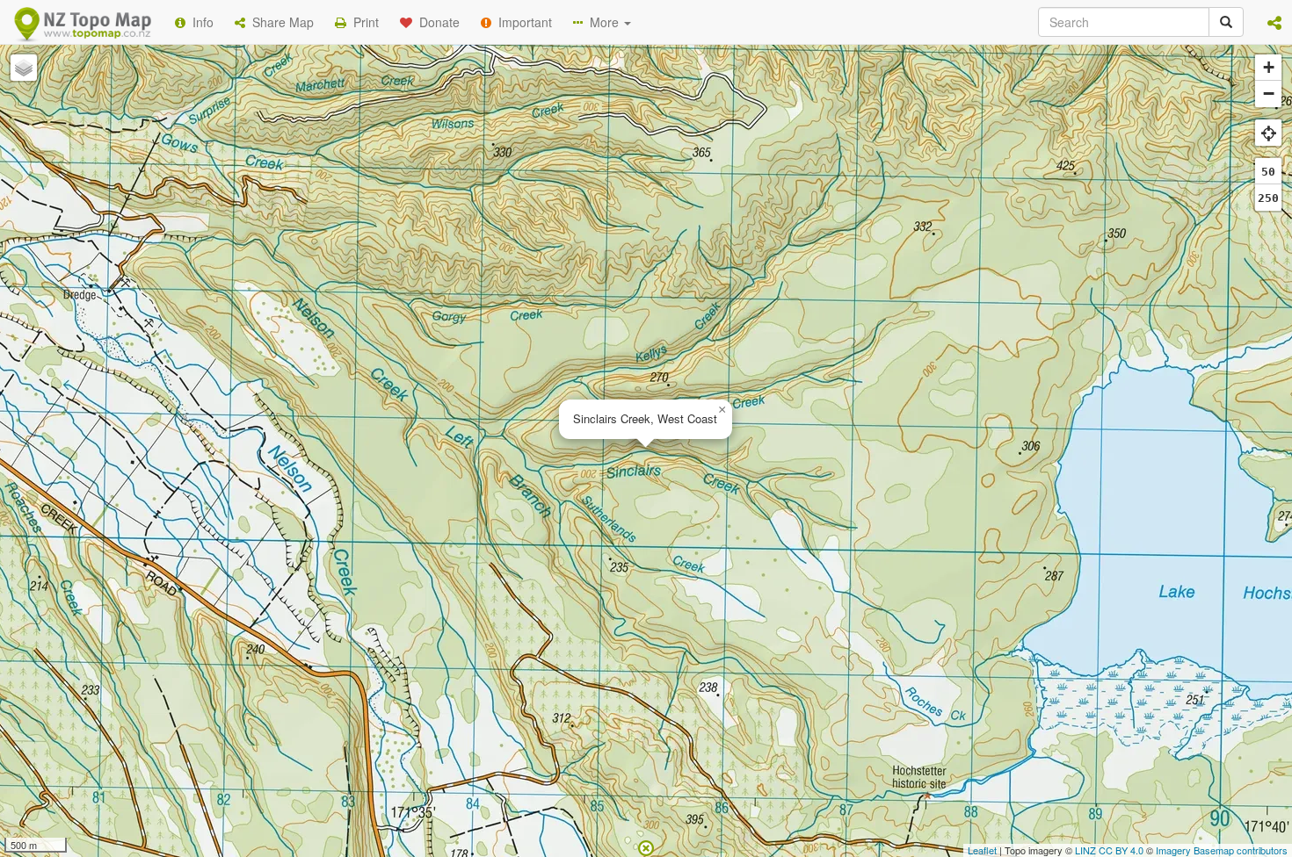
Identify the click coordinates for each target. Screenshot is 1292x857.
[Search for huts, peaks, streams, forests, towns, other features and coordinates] (1226, 22)
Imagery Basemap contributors (1222, 850)
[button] (1274, 22)
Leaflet (982, 850)
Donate (436, 22)
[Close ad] (646, 846)
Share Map (279, 22)
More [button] (602, 22)
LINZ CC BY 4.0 (1109, 850)
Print (362, 22)
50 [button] (1268, 171)
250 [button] (1268, 198)
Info (199, 22)
